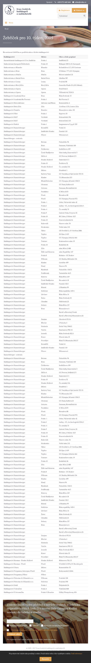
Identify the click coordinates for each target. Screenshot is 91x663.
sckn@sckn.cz (80, 2)
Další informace (76, 653)
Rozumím (45, 659)
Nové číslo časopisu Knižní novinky (56, 625)
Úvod (6, 29)
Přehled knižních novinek (18, 625)
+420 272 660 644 (64, 2)
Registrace (65, 10)
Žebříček (35, 625)
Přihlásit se (80, 10)
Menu (11, 23)
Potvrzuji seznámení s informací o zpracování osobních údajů (34, 630)
